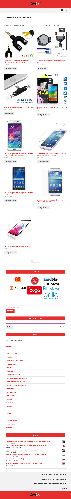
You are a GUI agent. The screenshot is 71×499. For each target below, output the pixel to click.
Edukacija (9, 427)
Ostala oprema (12, 420)
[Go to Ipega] (34, 290)
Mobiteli (10, 371)
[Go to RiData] (51, 284)
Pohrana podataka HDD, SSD (16, 381)
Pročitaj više (42, 68)
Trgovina (64, 488)
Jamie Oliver (12, 410)
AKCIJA (43, 474)
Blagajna (49, 474)
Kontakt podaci (46, 479)
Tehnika (8, 346)
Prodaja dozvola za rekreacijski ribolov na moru (50, 484)
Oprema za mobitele (13, 374)
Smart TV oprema (12, 353)
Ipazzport (10, 367)
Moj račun (63, 479)
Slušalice (10, 399)
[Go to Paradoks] (51, 279)
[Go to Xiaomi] (17, 288)
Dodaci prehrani (11, 424)
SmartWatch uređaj (13, 350)
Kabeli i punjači (12, 364)
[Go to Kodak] (17, 279)
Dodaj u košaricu (10, 68)
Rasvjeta (10, 413)
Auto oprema (11, 396)
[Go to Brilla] (51, 295)
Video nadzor (11, 392)
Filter (9, 327)
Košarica (56, 479)
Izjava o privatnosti (60, 474)
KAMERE (9, 357)
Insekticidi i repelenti (14, 417)
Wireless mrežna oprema (15, 360)
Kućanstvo (9, 403)
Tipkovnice (10, 389)
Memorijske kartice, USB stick (16, 385)
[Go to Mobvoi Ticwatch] (51, 288)
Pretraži (10, 310)
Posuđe (9, 406)
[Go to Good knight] (34, 280)
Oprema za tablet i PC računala (17, 378)
